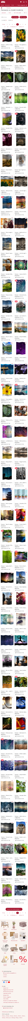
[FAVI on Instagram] (6, 982)
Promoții (23, 964)
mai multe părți (17, 12)
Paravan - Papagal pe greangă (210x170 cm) (11, 86)
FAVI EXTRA (5, 998)
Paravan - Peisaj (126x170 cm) (7, 461)
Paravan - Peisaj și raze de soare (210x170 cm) (11, 65)
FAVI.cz (4, 1015)
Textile (12, 5)
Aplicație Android (8, 1007)
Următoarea (13, 26)
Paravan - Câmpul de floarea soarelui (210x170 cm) (12, 190)
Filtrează (24, 17)
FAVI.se (4, 1017)
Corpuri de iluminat (5, 941)
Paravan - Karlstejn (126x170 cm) (8, 315)
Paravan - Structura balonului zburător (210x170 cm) (13, 774)
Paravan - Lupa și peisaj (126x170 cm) (9, 607)
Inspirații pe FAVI (7, 993)
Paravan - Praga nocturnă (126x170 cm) (10, 878)
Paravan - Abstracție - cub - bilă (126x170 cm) (11, 107)
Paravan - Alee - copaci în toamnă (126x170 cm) (12, 691)
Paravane (9, 7)
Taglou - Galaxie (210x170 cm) (7, 649)
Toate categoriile (21, 5)
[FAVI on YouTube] (9, 982)
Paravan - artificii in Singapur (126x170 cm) (10, 44)
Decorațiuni (7, 5)
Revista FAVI (6, 995)
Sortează (16, 17)
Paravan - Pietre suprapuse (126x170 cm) (10, 503)
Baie (5, 953)
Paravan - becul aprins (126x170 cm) (9, 712)
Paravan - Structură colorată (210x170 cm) (10, 753)
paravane (4, 12)
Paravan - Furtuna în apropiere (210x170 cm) (11, 837)
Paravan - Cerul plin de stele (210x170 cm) (10, 586)
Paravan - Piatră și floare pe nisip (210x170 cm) (11, 795)
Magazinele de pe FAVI (8, 989)
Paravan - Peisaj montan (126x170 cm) (9, 295)
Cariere (5, 976)
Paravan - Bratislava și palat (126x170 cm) (10, 211)
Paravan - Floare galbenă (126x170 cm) (10, 399)
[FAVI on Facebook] (4, 982)
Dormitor (23, 953)
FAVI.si (20, 1017)
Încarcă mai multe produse (13, 909)
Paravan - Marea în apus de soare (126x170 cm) (11, 253)
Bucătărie (23, 940)
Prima (3, 24)
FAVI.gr (17, 1017)
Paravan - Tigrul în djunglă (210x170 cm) (10, 524)
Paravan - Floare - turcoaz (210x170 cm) (10, 858)
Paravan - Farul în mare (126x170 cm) (9, 336)
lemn (10, 12)
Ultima (20, 26)
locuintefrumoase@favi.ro (10, 973)
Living (14, 953)
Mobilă (2, 5)
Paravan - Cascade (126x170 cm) (8, 128)
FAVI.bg (13, 1017)
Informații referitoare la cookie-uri (11, 1002)
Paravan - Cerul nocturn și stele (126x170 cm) (11, 482)
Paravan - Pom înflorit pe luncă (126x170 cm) (11, 899)
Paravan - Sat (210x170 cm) (21, 899)
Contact (5, 974)
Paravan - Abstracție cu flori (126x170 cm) (10, 149)
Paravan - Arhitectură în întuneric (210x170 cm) (11, 816)
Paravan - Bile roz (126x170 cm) (8, 670)
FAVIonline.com (5, 1011)
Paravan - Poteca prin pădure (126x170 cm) (10, 732)
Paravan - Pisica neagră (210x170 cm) (9, 232)
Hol (14, 964)
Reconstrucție (14, 940)
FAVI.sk (8, 1015)
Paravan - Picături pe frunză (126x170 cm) (10, 420)
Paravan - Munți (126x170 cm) (7, 169)
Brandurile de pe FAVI (8, 991)
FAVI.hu (16, 1015)
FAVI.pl (11, 1015)
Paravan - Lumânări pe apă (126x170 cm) (10, 441)
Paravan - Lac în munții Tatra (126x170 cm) (10, 357)
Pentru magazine (7, 997)
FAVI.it (23, 1015)
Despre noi (5, 988)
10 (7, 26)
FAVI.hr (19, 1015)
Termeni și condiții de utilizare (10, 1000)
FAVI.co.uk (8, 1017)
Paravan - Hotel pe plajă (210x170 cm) (9, 378)
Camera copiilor (5, 965)
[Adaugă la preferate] (12, 30)
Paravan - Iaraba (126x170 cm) (7, 566)
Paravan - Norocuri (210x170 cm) (8, 628)
